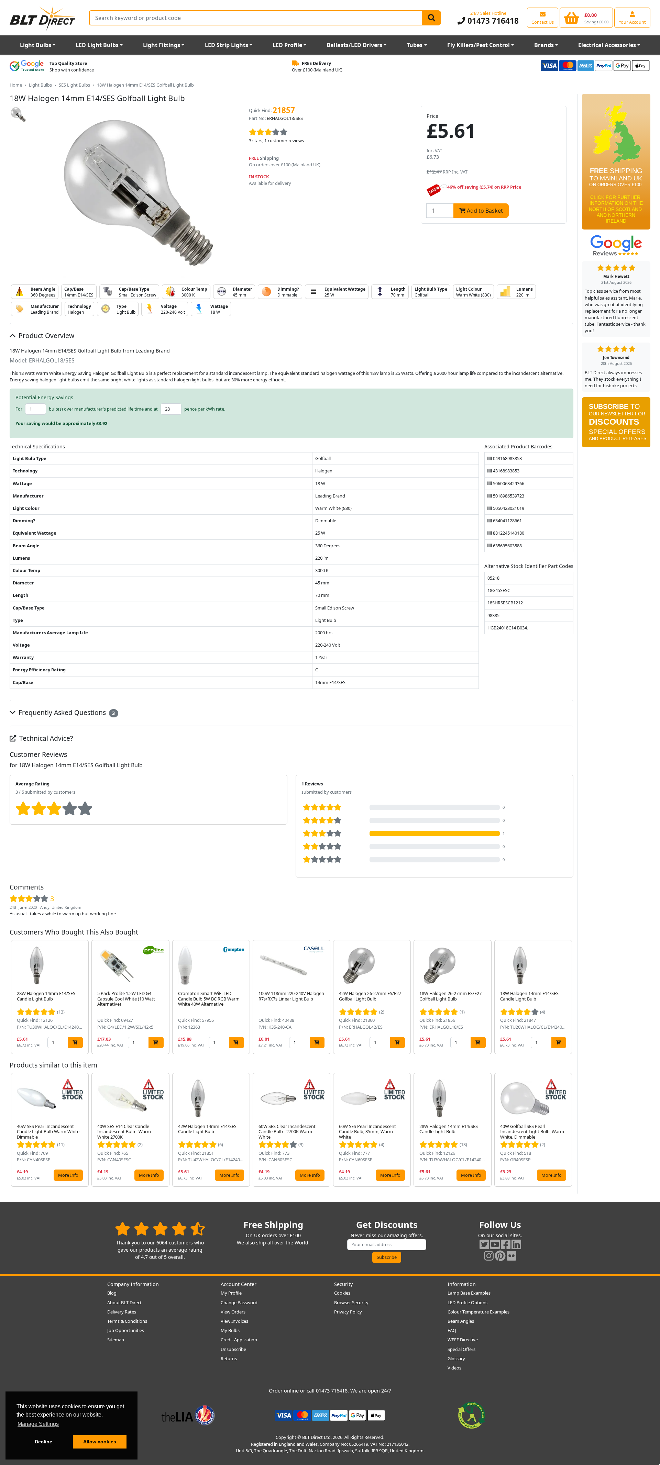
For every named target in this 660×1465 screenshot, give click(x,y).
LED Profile (287, 45)
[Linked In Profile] (516, 1244)
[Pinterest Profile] (500, 1255)
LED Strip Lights (226, 45)
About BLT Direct (124, 1302)
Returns (229, 1358)
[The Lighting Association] (188, 1415)
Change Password (239, 1302)
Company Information (133, 1284)
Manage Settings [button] (38, 1424)
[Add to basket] (75, 1042)
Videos (454, 1368)
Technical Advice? (45, 738)
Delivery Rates (121, 1312)
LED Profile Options (467, 1302)
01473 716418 (491, 20)
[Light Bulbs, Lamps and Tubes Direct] (43, 18)
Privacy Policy (348, 1312)
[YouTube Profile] (495, 1244)
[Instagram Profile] (489, 1255)
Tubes (414, 45)
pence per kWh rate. (204, 409)
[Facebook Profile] (505, 1244)
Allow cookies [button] (99, 1441)
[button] (567, 997)
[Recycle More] (471, 1415)
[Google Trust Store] (27, 66)
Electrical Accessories (607, 45)
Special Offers (461, 1349)
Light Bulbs (35, 45)
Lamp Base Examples (469, 1293)
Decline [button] (43, 1441)
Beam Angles (461, 1321)
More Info (68, 1175)
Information (462, 1284)
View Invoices (234, 1321)
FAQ (452, 1330)
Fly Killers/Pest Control (478, 45)
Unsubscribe (233, 1349)
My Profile (231, 1293)
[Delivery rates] (616, 164)
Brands (544, 45)
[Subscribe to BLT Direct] (616, 425)
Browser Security (351, 1302)
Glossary (456, 1358)
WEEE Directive (463, 1340)
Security (343, 1284)
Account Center (238, 1284)
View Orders (233, 1312)
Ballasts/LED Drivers (354, 45)
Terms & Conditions (127, 1321)
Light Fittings (161, 45)
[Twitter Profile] (484, 1244)
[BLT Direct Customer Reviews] (160, 1228)
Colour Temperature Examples (478, 1312)
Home (16, 85)
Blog (112, 1293)
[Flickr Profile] (511, 1255)
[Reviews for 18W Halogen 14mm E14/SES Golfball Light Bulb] (329, 132)
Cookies (342, 1293)
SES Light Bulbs (74, 85)
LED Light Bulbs (97, 45)
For (18, 409)
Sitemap (115, 1340)
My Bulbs (230, 1330)
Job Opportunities (125, 1330)
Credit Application (239, 1340)
